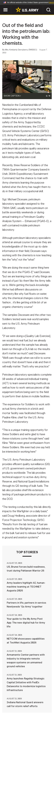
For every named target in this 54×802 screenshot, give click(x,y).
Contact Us (25, 785)
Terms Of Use (11, 789)
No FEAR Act (12, 793)
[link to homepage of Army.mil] (27, 9)
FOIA (47, 789)
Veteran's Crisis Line (36, 793)
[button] (2, 6)
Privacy (41, 785)
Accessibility (31, 789)
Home (11, 785)
